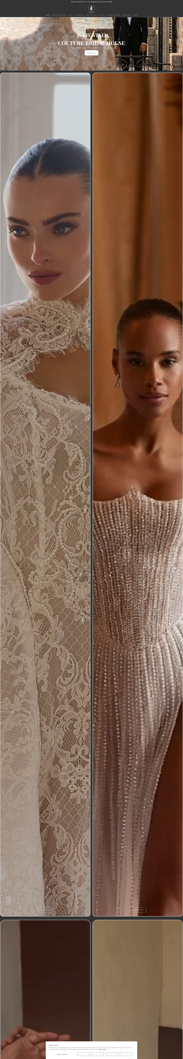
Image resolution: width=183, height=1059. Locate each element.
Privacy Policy (102, 1049)
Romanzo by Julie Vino (138, 910)
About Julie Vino (91, 53)
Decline (119, 1054)
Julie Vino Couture (45, 910)
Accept (90, 1054)
